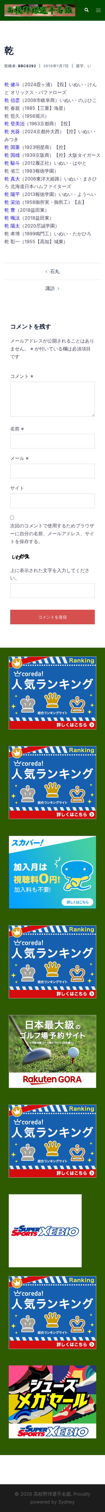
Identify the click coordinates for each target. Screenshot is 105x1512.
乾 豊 (9, 210)
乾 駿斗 (12, 163)
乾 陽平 (12, 194)
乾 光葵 (12, 131)
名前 (17, 429)
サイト (17, 488)
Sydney (66, 1502)
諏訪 (50, 288)
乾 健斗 (12, 84)
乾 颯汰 (12, 218)
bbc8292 (27, 66)
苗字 (80, 66)
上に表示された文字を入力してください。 (50, 574)
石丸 (55, 271)
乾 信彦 (12, 100)
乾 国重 (12, 147)
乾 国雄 (12, 155)
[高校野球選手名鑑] (39, 10)
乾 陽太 (12, 226)
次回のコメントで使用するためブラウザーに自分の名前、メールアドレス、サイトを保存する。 (52, 533)
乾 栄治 (12, 202)
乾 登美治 (14, 123)
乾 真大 (12, 179)
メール (19, 458)
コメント (21, 376)
